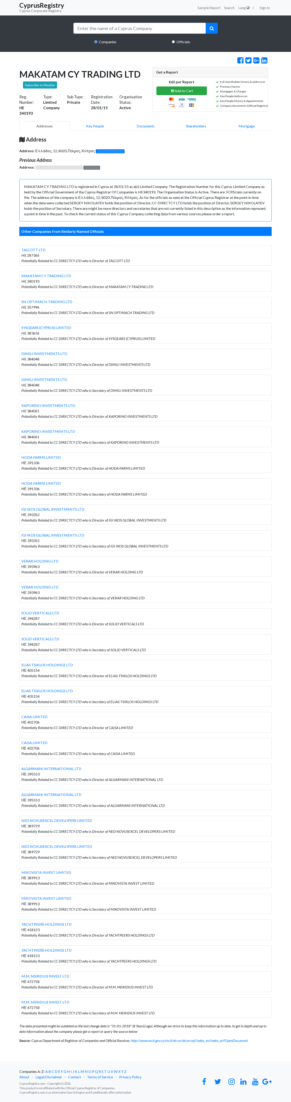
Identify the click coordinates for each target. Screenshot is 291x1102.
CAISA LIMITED (34, 716)
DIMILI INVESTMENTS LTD (44, 353)
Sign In (265, 7)
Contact (74, 1077)
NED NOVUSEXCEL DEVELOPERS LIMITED (56, 820)
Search (229, 7)
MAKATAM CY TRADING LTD (46, 276)
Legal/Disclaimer (48, 1077)
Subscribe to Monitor (40, 85)
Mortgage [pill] (246, 126)
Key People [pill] (95, 126)
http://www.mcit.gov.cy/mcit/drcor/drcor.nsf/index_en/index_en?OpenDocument (189, 1040)
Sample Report (209, 7)
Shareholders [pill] (196, 126)
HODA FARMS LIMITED (41, 457)
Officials (183, 42)
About (24, 1077)
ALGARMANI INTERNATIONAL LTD (51, 768)
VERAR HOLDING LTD (39, 561)
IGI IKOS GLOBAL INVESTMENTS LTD (52, 509)
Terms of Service (100, 1077)
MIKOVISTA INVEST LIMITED (46, 872)
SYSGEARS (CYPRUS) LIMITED (46, 327)
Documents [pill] (146, 126)
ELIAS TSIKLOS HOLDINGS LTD (47, 665)
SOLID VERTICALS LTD (40, 613)
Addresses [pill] (44, 126)
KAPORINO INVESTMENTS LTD (48, 405)
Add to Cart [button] (183, 91)
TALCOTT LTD (33, 250)
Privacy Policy (130, 1077)
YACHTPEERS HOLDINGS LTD (46, 924)
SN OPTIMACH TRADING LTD (46, 301)
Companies (107, 42)
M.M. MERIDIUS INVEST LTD (45, 976)
